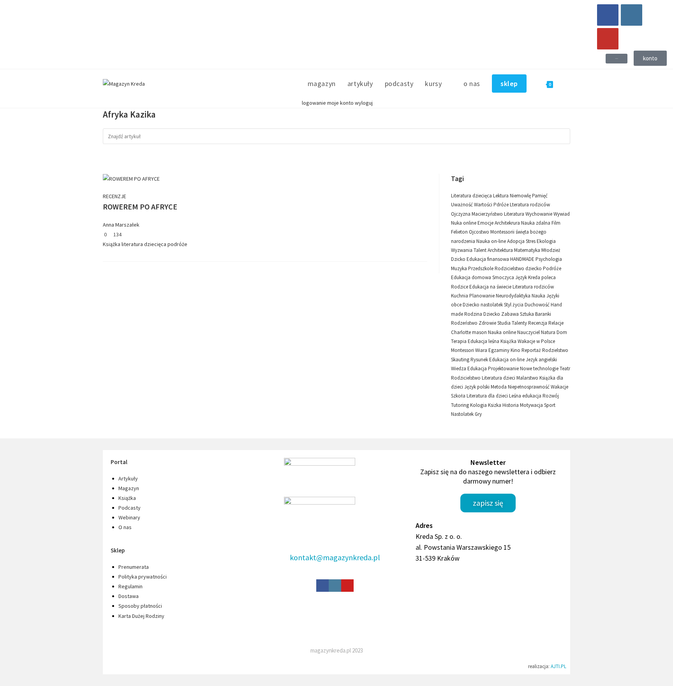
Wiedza (459, 368)
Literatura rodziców (533, 286)
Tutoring (460, 405)
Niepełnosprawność (529, 386)
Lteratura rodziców (530, 204)
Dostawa (128, 596)
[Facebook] (607, 15)
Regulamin (130, 586)
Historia (511, 405)
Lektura (501, 195)
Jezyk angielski (541, 359)
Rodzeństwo (465, 323)
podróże (177, 244)
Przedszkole (481, 268)
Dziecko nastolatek (483, 304)
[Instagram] (631, 15)
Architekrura (508, 223)
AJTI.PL (558, 666)
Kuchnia (460, 295)
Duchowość (538, 304)
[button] (616, 58)
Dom (562, 332)
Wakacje (559, 386)
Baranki (543, 314)
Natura (549, 332)
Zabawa (510, 314)
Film (555, 223)
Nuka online (464, 223)
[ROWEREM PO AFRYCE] (131, 178)
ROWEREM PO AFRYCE (140, 206)
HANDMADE (523, 259)
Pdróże (501, 204)
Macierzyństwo (488, 214)
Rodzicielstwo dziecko (519, 268)
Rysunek (479, 359)
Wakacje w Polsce (536, 341)
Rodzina (473, 314)
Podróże (552, 268)
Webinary (129, 517)
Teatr (565, 368)
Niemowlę (521, 195)
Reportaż (531, 350)
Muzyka (459, 268)
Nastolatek (463, 414)
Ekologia (546, 241)
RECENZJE (114, 196)
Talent (481, 250)
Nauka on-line (491, 241)
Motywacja (532, 405)
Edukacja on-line (507, 359)
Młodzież (550, 250)
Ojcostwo (479, 232)
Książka (111, 244)
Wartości (483, 204)
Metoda (499, 386)
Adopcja (516, 241)
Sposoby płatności (140, 605)
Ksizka (495, 405)
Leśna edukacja (526, 395)
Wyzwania (462, 250)
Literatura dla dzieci (488, 395)
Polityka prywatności (142, 576)
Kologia (479, 405)
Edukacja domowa (471, 277)
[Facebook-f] (322, 585)
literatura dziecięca (144, 244)
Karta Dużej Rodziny (141, 615)
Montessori (463, 350)
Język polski (477, 386)
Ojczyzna (461, 214)
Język (521, 277)
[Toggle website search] (567, 83)
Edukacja (477, 368)
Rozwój (551, 395)
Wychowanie (539, 214)
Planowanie (482, 295)
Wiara (481, 350)
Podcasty (129, 507)
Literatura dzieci (499, 378)
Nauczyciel (529, 332)
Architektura (501, 250)
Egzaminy (499, 350)
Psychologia (549, 259)
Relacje (556, 323)
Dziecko (492, 314)
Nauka (539, 295)
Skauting (460, 359)
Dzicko (459, 259)
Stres (531, 241)
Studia (504, 323)
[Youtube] (607, 38)
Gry (478, 414)
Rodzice (460, 286)
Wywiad (561, 214)
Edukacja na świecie (491, 286)
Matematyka (527, 250)
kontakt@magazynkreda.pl (335, 557)
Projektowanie (504, 368)
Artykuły (128, 478)
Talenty (520, 323)
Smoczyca (503, 277)
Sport (549, 405)
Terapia (459, 341)
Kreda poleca (542, 277)
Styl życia (514, 304)
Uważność (462, 204)
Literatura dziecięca (472, 195)
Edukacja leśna (484, 341)
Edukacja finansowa (488, 259)
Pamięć (540, 195)
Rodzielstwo (555, 350)
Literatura (514, 214)
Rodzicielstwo (466, 378)
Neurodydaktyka (514, 295)
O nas (125, 527)
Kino (516, 350)
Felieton (460, 232)
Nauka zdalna (536, 223)
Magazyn (128, 488)
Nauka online (502, 332)
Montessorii (503, 232)
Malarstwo (527, 378)
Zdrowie (488, 323)
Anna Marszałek (121, 224)
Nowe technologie (540, 368)
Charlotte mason (469, 332)
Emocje (486, 223)
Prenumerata (133, 566)
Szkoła (459, 395)
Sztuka (527, 314)
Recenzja (538, 323)
